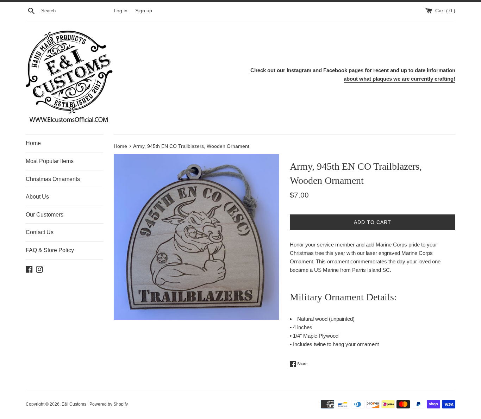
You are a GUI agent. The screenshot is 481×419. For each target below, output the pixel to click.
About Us (37, 197)
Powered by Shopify (108, 404)
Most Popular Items (50, 161)
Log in (120, 10)
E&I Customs (74, 404)
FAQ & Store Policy (50, 250)
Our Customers (44, 215)
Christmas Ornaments (53, 179)
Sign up (143, 10)
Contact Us (40, 232)
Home (33, 143)
